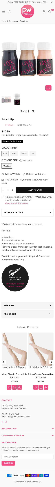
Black (14, 153)
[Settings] (44, 11)
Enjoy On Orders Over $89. (27, 2)
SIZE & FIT (9, 305)
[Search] (9, 11)
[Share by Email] (33, 111)
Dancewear (13, 21)
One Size (7, 166)
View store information (16, 203)
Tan (32, 153)
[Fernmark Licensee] (15, 294)
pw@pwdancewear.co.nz (19, 416)
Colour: (9, 147)
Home (4, 21)
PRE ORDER (10, 314)
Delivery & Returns (35, 174)
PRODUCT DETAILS (13, 212)
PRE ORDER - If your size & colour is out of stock (25, 181)
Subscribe (8, 463)
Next (51, 59)
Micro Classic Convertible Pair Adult (40, 376)
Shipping (20, 134)
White (23, 153)
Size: (17, 160)
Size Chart (27, 160)
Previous (4, 59)
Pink (5, 153)
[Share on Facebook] (29, 111)
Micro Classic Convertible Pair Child (14, 376)
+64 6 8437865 (12, 414)
